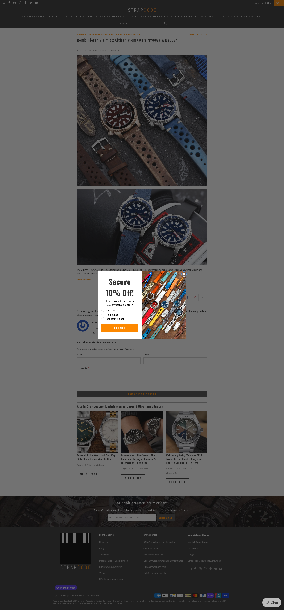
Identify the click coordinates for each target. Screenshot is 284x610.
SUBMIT (120, 328)
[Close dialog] (184, 274)
